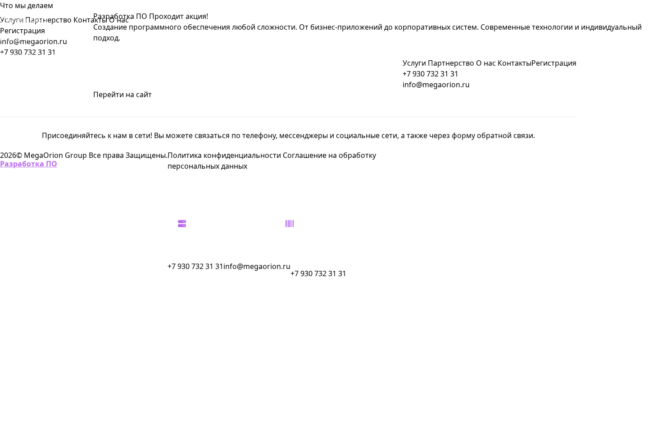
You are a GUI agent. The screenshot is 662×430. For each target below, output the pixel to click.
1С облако (18, 182)
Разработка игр (27, 272)
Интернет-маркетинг (37, 254)
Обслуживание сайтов (39, 74)
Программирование (36, 218)
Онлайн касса (24, 20)
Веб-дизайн (20, 38)
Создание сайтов (30, 290)
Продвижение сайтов (38, 200)
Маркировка (22, 236)
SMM (9, 110)
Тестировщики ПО (32, 56)
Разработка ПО (28, 164)
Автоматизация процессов (27, 313)
